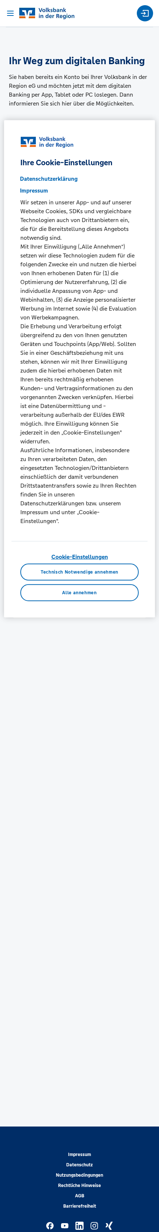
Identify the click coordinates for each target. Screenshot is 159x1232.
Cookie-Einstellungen (79, 556)
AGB (79, 1196)
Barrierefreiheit (79, 1206)
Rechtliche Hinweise (79, 1185)
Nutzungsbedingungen (79, 1175)
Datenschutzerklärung (49, 178)
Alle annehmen (79, 593)
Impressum (79, 1154)
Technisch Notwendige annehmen (79, 572)
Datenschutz (79, 1165)
